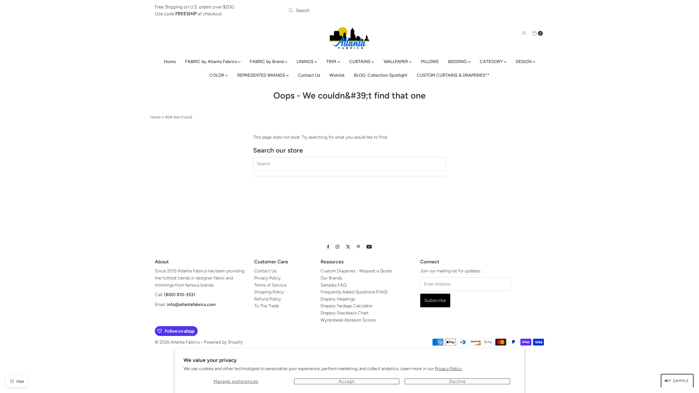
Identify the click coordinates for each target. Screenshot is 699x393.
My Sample (677, 381)
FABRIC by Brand (267, 61)
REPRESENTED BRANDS (261, 75)
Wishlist (337, 75)
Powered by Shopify (223, 342)
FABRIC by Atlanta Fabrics (211, 61)
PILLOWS (430, 61)
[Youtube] (369, 246)
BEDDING (458, 61)
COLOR (217, 75)
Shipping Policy (269, 291)
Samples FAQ (333, 285)
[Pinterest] (358, 246)
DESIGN (524, 61)
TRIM (331, 61)
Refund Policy (267, 299)
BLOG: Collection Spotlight (380, 75)
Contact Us (309, 75)
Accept (347, 381)
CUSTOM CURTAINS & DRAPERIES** (453, 75)
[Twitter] (348, 246)
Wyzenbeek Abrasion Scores (348, 320)
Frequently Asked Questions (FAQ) (354, 291)
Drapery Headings (338, 299)
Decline (457, 381)
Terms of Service (270, 285)
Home (170, 61)
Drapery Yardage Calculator (347, 305)
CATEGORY (492, 61)
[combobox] (349, 10)
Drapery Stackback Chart (345, 312)
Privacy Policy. (448, 368)
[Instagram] (337, 246)
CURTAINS (360, 61)
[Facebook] (328, 246)
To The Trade (266, 305)
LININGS (306, 61)
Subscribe (435, 300)
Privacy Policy (267, 278)
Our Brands (331, 278)
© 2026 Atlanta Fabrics (177, 342)
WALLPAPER (396, 61)
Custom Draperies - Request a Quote (356, 270)
